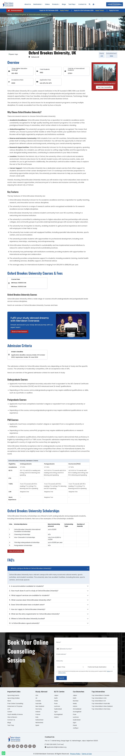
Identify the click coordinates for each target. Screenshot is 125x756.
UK (36, 698)
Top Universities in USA (99, 698)
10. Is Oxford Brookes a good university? (24, 623)
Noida (56, 701)
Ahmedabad (77, 709)
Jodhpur (75, 728)
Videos (47, 4)
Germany (38, 709)
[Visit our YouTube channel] (17, 746)
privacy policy (62, 672)
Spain (37, 725)
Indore (56, 717)
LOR (8, 709)
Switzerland (39, 720)
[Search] (89, 4)
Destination (37, 4)
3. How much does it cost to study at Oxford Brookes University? (33, 591)
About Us (27, 4)
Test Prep (71, 4)
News (9, 701)
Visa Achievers (12, 717)
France (37, 714)
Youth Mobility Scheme (15, 714)
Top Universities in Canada (100, 695)
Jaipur (56, 695)
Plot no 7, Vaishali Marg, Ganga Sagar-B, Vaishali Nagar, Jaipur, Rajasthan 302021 (71, 741)
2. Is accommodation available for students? (26, 586)
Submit (61, 678)
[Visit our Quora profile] (34, 746)
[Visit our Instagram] (9, 746)
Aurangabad (58, 714)
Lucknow (57, 706)
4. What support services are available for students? (29, 595)
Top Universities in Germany (101, 709)
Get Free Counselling (105, 87)
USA (36, 695)
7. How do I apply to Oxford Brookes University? (27, 609)
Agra (55, 712)
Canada (38, 701)
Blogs (64, 4)
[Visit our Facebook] (13, 746)
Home (9, 15)
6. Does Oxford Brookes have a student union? (27, 605)
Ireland (37, 712)
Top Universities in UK (99, 701)
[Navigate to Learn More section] (93, 4)
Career (9, 712)
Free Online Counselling (15, 703)
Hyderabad (58, 709)
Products (55, 4)
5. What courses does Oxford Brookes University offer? (30, 600)
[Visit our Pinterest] (30, 746)
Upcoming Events (13, 695)
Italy (36, 717)
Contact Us (82, 4)
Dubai (75, 725)
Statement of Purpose (14, 706)
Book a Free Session (19, 331)
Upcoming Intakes (13, 698)
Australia (38, 703)
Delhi (55, 698)
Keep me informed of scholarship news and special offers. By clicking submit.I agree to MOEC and (85, 671)
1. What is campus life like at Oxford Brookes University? (30, 568)
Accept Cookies (83, 753)
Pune (55, 703)
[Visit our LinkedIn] (21, 746)
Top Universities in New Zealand (102, 706)
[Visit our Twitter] (25, 746)
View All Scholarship (15, 551)
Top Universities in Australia (101, 703)
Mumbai (75, 701)
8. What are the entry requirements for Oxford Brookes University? (34, 614)
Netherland (39, 723)
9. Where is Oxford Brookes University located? (27, 619)
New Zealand (39, 706)
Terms (108, 671)
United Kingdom (20, 15)
